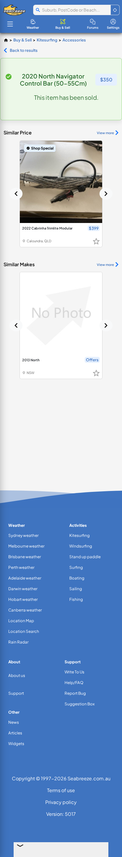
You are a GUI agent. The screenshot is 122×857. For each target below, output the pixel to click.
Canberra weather (25, 609)
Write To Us (74, 671)
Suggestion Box (79, 703)
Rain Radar (18, 641)
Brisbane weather (24, 556)
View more (105, 133)
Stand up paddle (85, 556)
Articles (15, 732)
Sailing (75, 588)
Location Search (23, 631)
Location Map (21, 620)
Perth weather (21, 567)
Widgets (16, 743)
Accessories (74, 39)
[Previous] (16, 194)
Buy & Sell (22, 39)
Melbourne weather (26, 545)
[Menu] (10, 24)
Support (16, 693)
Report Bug (75, 693)
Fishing (76, 599)
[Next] (106, 194)
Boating (76, 577)
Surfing (76, 567)
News (13, 722)
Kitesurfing (47, 39)
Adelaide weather (24, 577)
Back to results (24, 50)
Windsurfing (80, 545)
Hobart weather (23, 599)
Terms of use (61, 790)
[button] (115, 10)
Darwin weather (22, 588)
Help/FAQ (74, 682)
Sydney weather (23, 535)
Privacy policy (61, 802)
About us (16, 675)
